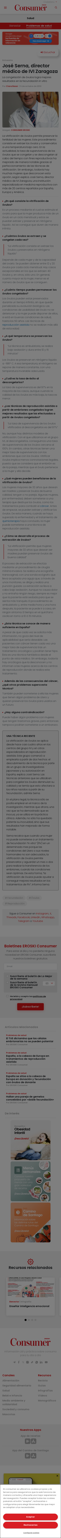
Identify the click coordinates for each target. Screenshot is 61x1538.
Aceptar (30, 1516)
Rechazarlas (30, 1524)
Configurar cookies (31, 1533)
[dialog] (30, 1511)
